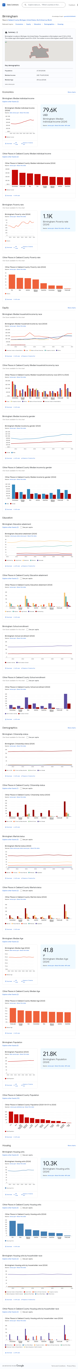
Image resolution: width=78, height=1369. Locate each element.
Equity (28, 24)
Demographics (49, 24)
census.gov (50, 125)
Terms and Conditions (58, 1366)
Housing (60, 24)
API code (16, 143)
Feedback (72, 5)
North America (42, 20)
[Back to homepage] (3, 4)
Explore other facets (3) (10, 839)
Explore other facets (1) (10, 578)
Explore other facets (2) (11, 102)
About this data (24, 112)
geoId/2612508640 (70, 16)
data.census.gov (14, 112)
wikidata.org (20, 1107)
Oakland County (13, 20)
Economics (19, 24)
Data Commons (13, 5)
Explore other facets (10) (11, 1098)
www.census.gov (10, 84)
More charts (72, 92)
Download (9, 143)
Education (37, 24)
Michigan (23, 20)
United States (31, 20)
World (50, 20)
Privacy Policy (71, 1366)
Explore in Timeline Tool (28, 143)
